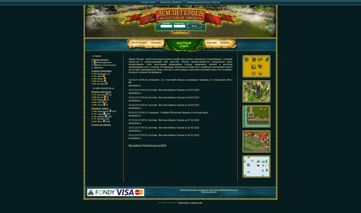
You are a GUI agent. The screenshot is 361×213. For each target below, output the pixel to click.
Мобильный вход (209, 192)
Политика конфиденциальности (223, 190)
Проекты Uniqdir (148, 2)
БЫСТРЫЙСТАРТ (184, 45)
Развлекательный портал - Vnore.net (203, 2)
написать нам (196, 203)
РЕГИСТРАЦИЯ (181, 31)
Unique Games (184, 203)
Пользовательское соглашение (194, 190)
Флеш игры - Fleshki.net (171, 2)
